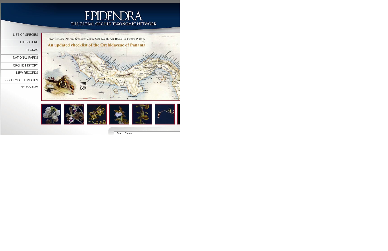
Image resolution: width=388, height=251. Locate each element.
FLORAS (32, 50)
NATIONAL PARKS (25, 57)
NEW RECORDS (27, 72)
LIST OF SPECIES (25, 34)
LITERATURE (29, 42)
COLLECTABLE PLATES (21, 80)
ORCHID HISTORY (25, 65)
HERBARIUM (29, 87)
